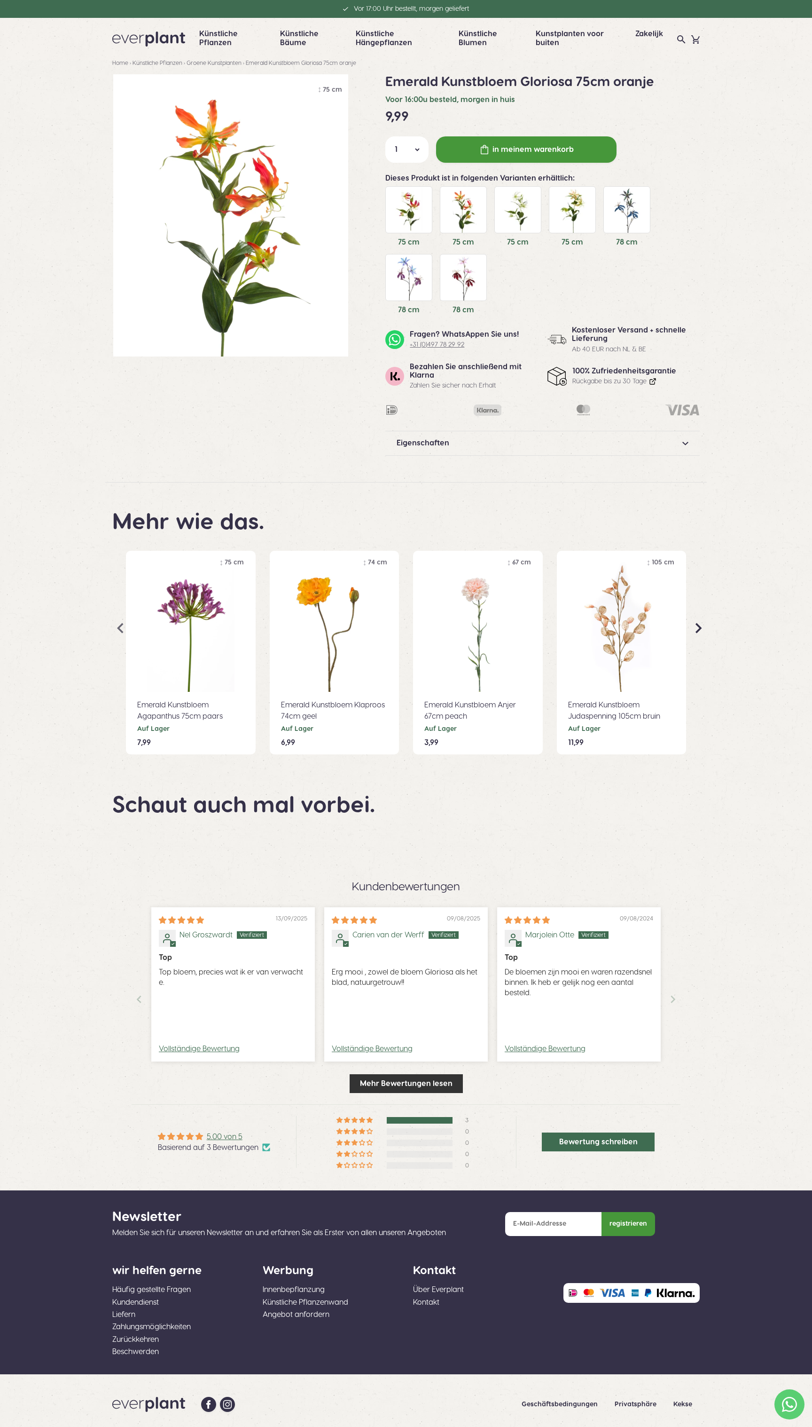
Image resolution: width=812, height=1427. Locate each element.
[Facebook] (208, 1404)
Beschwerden (135, 1352)
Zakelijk (649, 34)
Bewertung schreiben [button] (598, 1142)
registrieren (628, 1224)
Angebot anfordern (296, 1314)
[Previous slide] (139, 999)
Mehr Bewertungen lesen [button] (406, 1083)
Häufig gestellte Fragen (151, 1289)
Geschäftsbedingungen (561, 1404)
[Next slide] (672, 999)
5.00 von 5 (224, 1137)
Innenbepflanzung (294, 1289)
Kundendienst (135, 1302)
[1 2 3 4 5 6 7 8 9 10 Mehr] (407, 149)
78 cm (627, 242)
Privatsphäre (636, 1404)
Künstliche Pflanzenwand (305, 1302)
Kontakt (426, 1302)
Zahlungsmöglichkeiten (151, 1327)
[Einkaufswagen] (695, 39)
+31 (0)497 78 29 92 (437, 344)
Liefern (123, 1314)
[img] (181, 920)
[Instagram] (227, 1404)
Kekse (682, 1404)
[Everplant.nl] (148, 39)
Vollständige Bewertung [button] (199, 1049)
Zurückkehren (135, 1339)
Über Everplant (438, 1289)
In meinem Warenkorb (533, 149)
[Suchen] (681, 39)
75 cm (409, 242)
